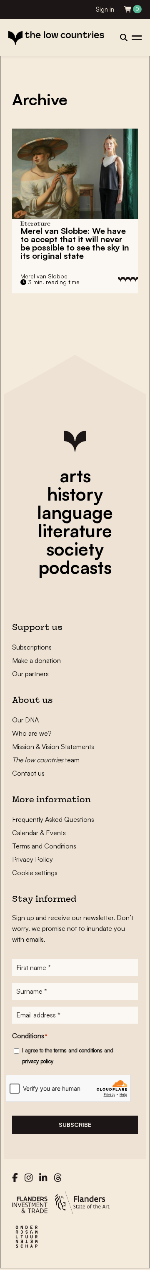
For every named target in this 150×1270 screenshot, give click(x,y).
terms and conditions (78, 1050)
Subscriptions (32, 647)
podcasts (75, 567)
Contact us (28, 773)
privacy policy (37, 1061)
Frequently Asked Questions (53, 819)
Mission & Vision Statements (53, 746)
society (75, 549)
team (46, 760)
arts (75, 475)
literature (75, 530)
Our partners (30, 674)
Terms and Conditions (44, 846)
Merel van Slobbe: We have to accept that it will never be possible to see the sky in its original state (74, 243)
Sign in (105, 9)
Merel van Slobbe (44, 276)
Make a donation (36, 660)
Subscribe (75, 1124)
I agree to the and (67, 1055)
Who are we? (32, 733)
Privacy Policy (32, 859)
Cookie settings (35, 872)
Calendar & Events (39, 832)
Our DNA (25, 720)
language (75, 512)
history (75, 494)
